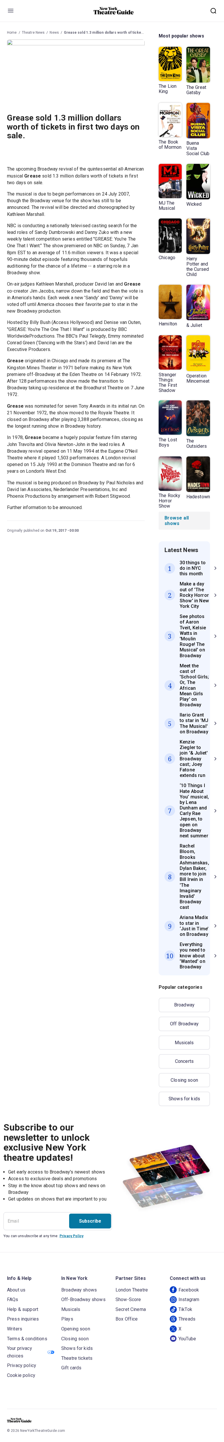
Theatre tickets (76, 1358)
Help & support (22, 1309)
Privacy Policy (71, 1236)
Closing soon (184, 1080)
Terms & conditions (27, 1338)
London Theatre (132, 1290)
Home (12, 33)
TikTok (185, 1309)
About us (16, 1290)
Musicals (184, 1042)
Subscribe (90, 1221)
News (54, 33)
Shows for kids (184, 1098)
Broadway (184, 1005)
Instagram (188, 1299)
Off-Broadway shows (83, 1299)
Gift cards (71, 1368)
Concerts (184, 1061)
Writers (14, 1329)
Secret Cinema (131, 1309)
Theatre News (33, 33)
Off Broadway (184, 1024)
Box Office (127, 1319)
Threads (186, 1319)
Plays (67, 1319)
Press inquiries (23, 1319)
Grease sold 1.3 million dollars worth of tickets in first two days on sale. (125, 33)
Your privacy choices (19, 1352)
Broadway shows (79, 1290)
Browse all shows (176, 520)
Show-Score (128, 1299)
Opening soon (75, 1329)
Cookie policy (21, 1375)
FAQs (12, 1299)
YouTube (187, 1338)
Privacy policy (21, 1365)
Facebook (188, 1290)
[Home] (114, 10)
